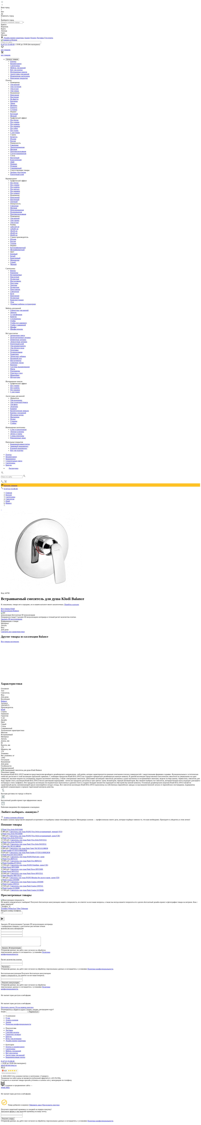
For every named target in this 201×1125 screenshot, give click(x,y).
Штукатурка (15, 377)
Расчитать (5, 967)
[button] (2, 473)
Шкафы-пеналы (16, 329)
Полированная (16, 212)
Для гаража (14, 220)
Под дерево (14, 122)
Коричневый (15, 258)
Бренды (9, 465)
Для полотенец (16, 400)
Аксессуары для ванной (19, 74)
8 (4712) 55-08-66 (7, 44)
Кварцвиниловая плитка (20, 444)
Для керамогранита (18, 346)
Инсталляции (15, 281)
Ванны (13, 271)
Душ (12, 302)
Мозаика (13, 105)
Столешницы (15, 319)
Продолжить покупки (51, 1105)
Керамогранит (16, 64)
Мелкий (13, 116)
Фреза (12, 369)
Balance (4, 701)
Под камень (15, 124)
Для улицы (14, 91)
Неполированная (17, 210)
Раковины (14, 273)
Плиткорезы (15, 371)
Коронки (13, 365)
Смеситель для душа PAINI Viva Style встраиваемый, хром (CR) (34, 836)
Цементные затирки (18, 340)
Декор (12, 103)
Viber (19, 909)
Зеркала (13, 312)
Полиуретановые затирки (20, 338)
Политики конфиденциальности (100, 969)
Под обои (14, 128)
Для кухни (14, 89)
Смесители (14, 292)
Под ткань (14, 131)
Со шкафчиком (16, 315)
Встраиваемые (16, 275)
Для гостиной (15, 87)
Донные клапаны (17, 432)
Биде (12, 294)
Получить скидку (8, 1119)
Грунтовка (14, 350)
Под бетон (14, 120)
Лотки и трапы (16, 434)
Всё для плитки (16, 70)
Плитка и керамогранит (15, 1047)
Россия (13, 141)
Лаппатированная (17, 147)
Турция (13, 243)
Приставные (15, 289)
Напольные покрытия (19, 78)
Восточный (14, 158)
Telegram (24, 909)
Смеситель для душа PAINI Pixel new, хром (27, 857)
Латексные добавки (18, 356)
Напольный (15, 197)
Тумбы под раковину (18, 323)
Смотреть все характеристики (13, 632)
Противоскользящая (18, 151)
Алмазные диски (17, 363)
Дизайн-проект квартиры (13, 38)
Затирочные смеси (17, 335)
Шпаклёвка (14, 375)
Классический (16, 160)
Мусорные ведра (16, 415)
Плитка (13, 61)
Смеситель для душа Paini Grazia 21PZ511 (26, 886)
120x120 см (14, 227)
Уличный (14, 202)
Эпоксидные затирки (18, 342)
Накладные (14, 277)
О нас (8, 1018)
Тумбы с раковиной (18, 325)
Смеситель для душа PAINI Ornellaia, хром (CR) (29, 865)
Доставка (40, 38)
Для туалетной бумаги (19, 402)
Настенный (14, 200)
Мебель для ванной (18, 68)
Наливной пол (16, 358)
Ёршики (13, 409)
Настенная (14, 97)
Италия (13, 139)
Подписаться (33, 1012)
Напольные (14, 296)
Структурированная (18, 154)
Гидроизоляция (16, 352)
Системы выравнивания (20, 367)
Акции (27, 38)
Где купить (48, 38)
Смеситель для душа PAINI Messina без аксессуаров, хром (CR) (34, 878)
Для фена (14, 404)
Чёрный (13, 264)
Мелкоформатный (17, 250)
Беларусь (13, 137)
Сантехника (15, 66)
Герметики (14, 354)
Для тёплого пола (17, 348)
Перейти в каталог (71, 604)
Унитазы (13, 285)
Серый (13, 262)
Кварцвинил (11, 459)
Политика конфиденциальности (18, 1024)
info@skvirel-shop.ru (9, 1065)
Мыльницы (14, 417)
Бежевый (13, 254)
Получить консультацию (10, 983)
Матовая (13, 149)
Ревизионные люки (18, 438)
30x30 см (13, 231)
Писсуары (14, 283)
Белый (12, 256)
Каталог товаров (10, 486)
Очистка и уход (16, 373)
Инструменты (15, 361)
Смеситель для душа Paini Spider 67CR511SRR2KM (29, 853)
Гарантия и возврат (13, 1034)
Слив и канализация (18, 430)
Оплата (33, 38)
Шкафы (13, 327)
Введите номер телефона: (11, 911)
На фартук (14, 99)
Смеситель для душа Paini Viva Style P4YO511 (28, 840)
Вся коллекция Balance (10, 611)
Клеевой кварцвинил (18, 448)
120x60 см (14, 229)
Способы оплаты (12, 1032)
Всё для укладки (16, 450)
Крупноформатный (18, 248)
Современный (16, 168)
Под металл (14, 189)
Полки (12, 419)
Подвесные (14, 279)
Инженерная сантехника (20, 76)
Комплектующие (17, 300)
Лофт (12, 162)
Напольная (14, 95)
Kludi (3, 710)
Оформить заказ (35, 1105)
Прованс (13, 164)
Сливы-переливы (17, 436)
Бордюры (14, 101)
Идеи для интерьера (13, 1039)
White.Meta (5, 1088)
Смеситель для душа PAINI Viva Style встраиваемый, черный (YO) (35, 832)
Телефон (4, 909)
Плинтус (13, 108)
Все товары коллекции (10, 642)
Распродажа (13, 468)
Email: (3, 1012)
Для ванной (15, 85)
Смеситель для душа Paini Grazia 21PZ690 (26, 882)
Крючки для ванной (18, 413)
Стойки (13, 423)
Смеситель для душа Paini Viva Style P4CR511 (28, 844)
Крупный (14, 114)
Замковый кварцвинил (19, 446)
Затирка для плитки (18, 172)
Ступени (13, 110)
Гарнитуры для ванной (19, 310)
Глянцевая (14, 145)
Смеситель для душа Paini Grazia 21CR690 (27, 890)
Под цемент (15, 193)
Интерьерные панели (18, 72)
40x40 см (13, 233)
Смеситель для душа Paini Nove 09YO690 (26, 869)
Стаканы (13, 421)
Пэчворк (13, 166)
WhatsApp (12, 909)
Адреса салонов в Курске (14, 818)
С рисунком (15, 133)
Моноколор (14, 260)
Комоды (13, 317)
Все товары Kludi (8, 609)
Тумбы (13, 321)
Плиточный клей (17, 174)
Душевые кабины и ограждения (23, 304)
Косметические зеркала (19, 411)
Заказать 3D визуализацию (11, 619)
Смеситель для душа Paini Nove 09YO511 (26, 873)
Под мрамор (15, 126)
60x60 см (13, 235)
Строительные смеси (14, 461)
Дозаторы (14, 407)
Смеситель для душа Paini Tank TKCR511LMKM (28, 848)
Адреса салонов (12, 1020)
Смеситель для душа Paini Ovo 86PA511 (26, 861)
